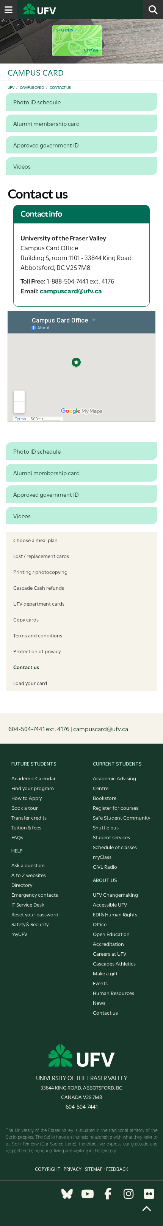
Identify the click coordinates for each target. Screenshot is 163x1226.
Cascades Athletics (114, 963)
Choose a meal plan (35, 540)
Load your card (30, 683)
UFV (11, 87)
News (99, 1002)
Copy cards (26, 619)
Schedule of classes (115, 847)
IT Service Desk (27, 904)
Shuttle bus (106, 827)
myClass (102, 856)
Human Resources (113, 993)
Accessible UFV (110, 904)
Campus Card (32, 87)
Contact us (60, 87)
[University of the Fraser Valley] (82, 1055)
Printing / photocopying (40, 571)
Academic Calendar (33, 778)
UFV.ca (68, 9)
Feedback (117, 1169)
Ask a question (28, 865)
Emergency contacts (34, 894)
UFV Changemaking (115, 894)
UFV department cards (38, 603)
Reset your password (34, 914)
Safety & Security (30, 924)
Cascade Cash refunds (38, 587)
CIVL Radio (105, 866)
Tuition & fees (26, 827)
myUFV (19, 934)
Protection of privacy (37, 651)
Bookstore (104, 797)
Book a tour (24, 807)
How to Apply (26, 797)
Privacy (73, 1169)
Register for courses (115, 807)
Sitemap (94, 1169)
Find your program (32, 788)
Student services (111, 837)
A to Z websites (28, 875)
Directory (21, 884)
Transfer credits (29, 817)
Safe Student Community (121, 817)
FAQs (17, 837)
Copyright (47, 1169)
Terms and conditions (37, 635)
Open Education (111, 934)
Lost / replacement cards (41, 556)
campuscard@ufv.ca (71, 290)
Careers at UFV (109, 953)
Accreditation (108, 943)
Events (100, 983)
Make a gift (105, 973)
